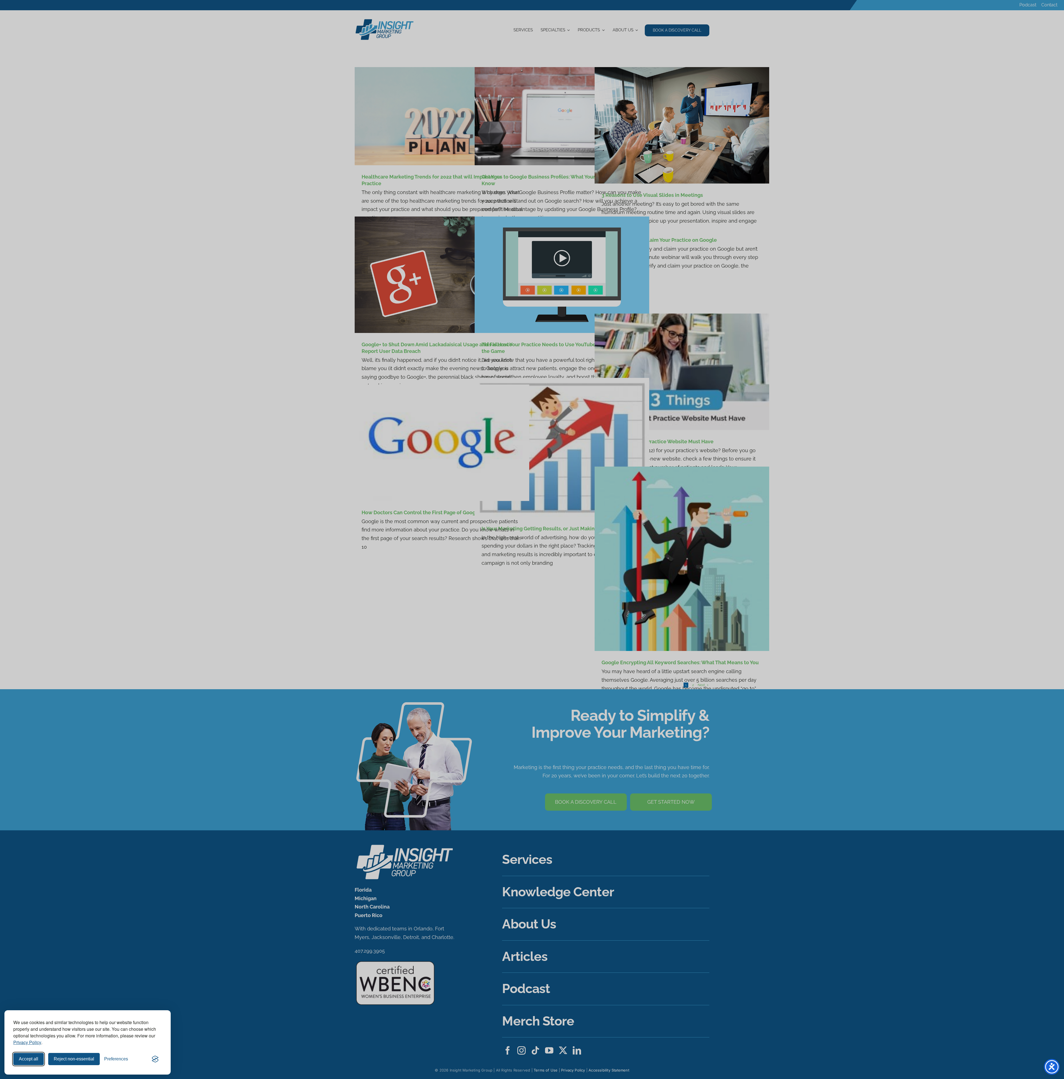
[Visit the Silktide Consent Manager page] (155, 1059)
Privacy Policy (27, 1042)
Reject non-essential (74, 1059)
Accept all (28, 1059)
